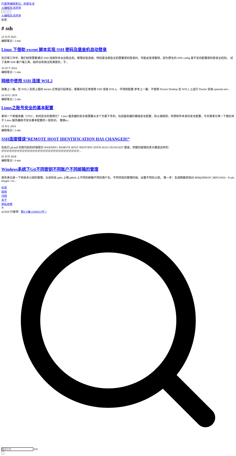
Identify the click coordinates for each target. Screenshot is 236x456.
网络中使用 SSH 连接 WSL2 (27, 81)
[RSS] (2, 207)
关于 (4, 200)
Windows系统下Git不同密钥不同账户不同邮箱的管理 (49, 169)
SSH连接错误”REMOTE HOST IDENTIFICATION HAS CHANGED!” (65, 139)
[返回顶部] (2, 453)
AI (2, 7)
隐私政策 (6, 204)
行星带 (18, 3)
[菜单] (9, 11)
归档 (4, 195)
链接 (4, 191)
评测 (18, 7)
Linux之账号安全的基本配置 (27, 107)
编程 (7, 7)
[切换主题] (6, 11)
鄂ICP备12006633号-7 (34, 211)
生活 (12, 7)
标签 (4, 187)
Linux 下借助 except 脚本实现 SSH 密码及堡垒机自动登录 (54, 49)
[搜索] (2, 11)
